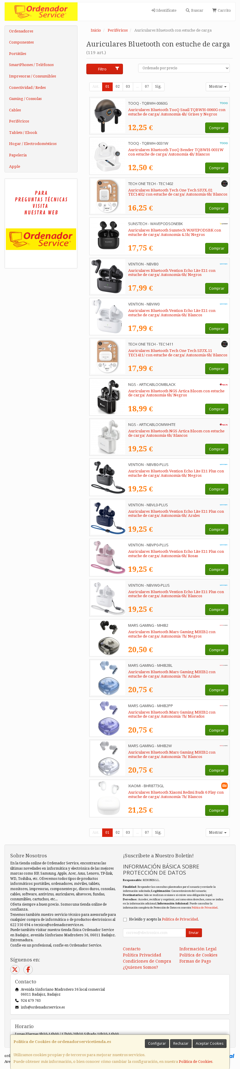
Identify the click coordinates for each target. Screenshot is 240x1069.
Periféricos (19, 121)
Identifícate (165, 10)
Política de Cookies (195, 1061)
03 (128, 86)
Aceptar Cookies (209, 1043)
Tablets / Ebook (23, 132)
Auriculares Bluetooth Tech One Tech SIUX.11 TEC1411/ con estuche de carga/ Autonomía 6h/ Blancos (177, 352)
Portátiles (17, 53)
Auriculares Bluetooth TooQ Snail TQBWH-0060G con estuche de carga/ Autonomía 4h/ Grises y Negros (176, 112)
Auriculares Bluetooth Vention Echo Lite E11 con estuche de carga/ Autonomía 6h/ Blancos (171, 312)
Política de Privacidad (204, 907)
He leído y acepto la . (164, 919)
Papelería (18, 155)
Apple (14, 166)
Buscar (196, 10)
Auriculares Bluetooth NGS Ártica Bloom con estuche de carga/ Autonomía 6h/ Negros (176, 393)
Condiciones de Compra (147, 961)
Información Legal (198, 949)
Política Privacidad (142, 955)
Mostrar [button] (216, 86)
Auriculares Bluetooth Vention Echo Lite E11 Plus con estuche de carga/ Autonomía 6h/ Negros (176, 473)
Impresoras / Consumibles (32, 76)
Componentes (21, 42)
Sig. (158, 86)
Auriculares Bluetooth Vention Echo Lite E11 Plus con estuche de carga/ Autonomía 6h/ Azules (176, 513)
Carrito (224, 10)
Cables (15, 110)
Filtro (102, 69)
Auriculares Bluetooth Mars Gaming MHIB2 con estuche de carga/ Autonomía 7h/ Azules (171, 674)
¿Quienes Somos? (140, 967)
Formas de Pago (195, 961)
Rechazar (180, 1043)
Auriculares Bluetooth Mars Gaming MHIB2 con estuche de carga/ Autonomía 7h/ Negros (171, 634)
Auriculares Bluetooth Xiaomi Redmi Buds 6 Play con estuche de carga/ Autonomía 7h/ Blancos (176, 794)
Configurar (157, 1043)
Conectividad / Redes (27, 87)
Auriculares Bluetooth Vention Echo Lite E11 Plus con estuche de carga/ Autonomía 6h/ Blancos (176, 594)
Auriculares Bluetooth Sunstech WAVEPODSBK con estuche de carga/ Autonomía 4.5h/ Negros (174, 232)
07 (147, 86)
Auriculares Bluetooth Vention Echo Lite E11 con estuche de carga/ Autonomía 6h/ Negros (171, 272)
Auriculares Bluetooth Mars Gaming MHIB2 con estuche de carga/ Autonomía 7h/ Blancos (171, 754)
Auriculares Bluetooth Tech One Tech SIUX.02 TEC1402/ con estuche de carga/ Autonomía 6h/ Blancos (177, 192)
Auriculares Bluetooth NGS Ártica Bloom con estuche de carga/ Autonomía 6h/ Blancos (176, 433)
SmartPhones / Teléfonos (31, 65)
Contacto (131, 949)
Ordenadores (21, 31)
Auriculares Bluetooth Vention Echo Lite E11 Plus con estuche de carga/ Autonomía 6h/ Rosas (176, 553)
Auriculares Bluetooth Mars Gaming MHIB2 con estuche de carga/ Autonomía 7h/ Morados (171, 714)
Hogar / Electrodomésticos (32, 143)
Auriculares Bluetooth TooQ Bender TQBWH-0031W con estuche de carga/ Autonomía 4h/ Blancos (176, 152)
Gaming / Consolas (25, 98)
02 (118, 86)
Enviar (194, 932)
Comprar (216, 127)
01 (107, 86)
